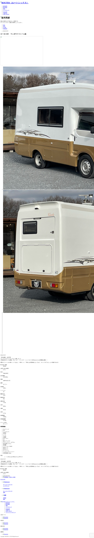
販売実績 (5, 7)
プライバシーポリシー (11, 512)
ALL (4, 24)
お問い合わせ (6, 14)
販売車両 (5, 6)
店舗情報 (5, 12)
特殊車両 (5, 28)
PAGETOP (3, 479)
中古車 (4, 27)
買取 (4, 8)
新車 (4, 26)
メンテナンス (6, 10)
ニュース (5, 11)
